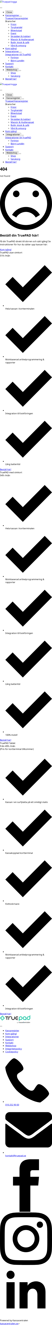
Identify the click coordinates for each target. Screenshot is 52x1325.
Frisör (14, 24)
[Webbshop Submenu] (20, 70)
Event (13, 33)
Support (9, 63)
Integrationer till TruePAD (18, 54)
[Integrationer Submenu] (20, 52)
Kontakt (9, 66)
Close (9, 12)
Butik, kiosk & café (20, 42)
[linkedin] (26, 1317)
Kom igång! (11, 48)
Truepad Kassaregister (16, 18)
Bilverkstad (16, 30)
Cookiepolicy (11, 1051)
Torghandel (16, 27)
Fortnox (15, 57)
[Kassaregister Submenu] (21, 16)
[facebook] (26, 1210)
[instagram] (26, 1264)
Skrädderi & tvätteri (21, 36)
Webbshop (11, 69)
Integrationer (12, 51)
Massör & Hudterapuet (22, 39)
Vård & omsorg (18, 45)
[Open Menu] (1, 7)
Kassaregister (12, 15)
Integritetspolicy (13, 1048)
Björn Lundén (17, 60)
